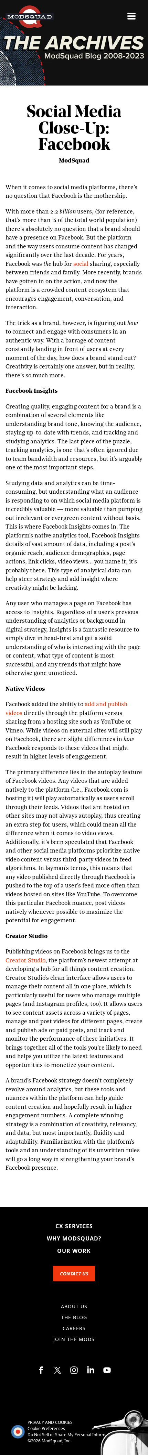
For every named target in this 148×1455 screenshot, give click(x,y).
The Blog (74, 1317)
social (80, 264)
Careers (74, 1328)
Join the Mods (74, 1339)
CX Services (74, 1226)
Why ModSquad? (74, 1238)
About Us (74, 1306)
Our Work (74, 1251)
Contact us (74, 1273)
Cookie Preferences (46, 1428)
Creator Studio (25, 961)
